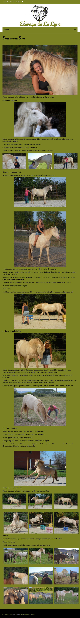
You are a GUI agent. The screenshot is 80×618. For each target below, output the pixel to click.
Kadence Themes (30, 614)
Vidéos (18, 2)
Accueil (6, 2)
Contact (12, 2)
